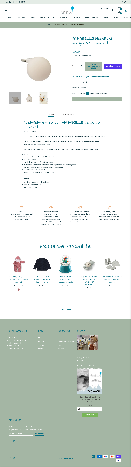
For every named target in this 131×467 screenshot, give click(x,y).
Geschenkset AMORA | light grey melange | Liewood (112, 279)
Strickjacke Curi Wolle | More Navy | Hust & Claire (42, 279)
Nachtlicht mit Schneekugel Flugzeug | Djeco (65, 279)
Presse (40, 349)
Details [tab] (51, 114)
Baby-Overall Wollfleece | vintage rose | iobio (18, 279)
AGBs (59, 345)
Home (49, 25)
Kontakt (41, 341)
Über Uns (41, 338)
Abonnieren (39, 434)
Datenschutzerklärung (66, 341)
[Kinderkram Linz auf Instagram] (125, 2)
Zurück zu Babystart (66, 310)
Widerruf (61, 349)
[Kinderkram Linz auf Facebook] (122, 2)
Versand (41, 345)
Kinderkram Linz (68, 459)
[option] (18, 276)
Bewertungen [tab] (69, 114)
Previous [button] (10, 276)
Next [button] (121, 276)
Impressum (62, 338)
